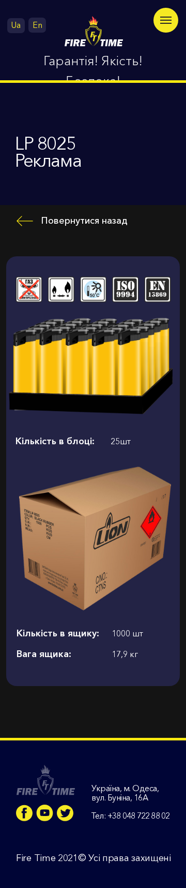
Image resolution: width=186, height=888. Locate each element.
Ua (16, 25)
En (37, 25)
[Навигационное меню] (166, 20)
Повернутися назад (84, 220)
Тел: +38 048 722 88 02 (130, 815)
